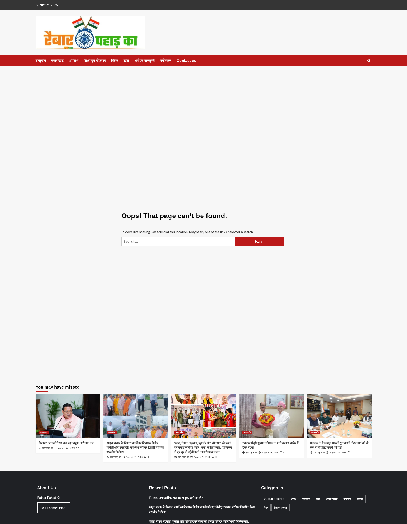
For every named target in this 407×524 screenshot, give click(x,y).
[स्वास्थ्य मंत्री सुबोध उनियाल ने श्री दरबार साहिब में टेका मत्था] (271, 415)
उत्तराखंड (57, 61)
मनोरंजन (165, 61)
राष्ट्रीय (41, 61)
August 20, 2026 (337, 452)
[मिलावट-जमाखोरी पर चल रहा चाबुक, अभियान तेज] (68, 415)
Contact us (186, 61)
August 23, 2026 (202, 457)
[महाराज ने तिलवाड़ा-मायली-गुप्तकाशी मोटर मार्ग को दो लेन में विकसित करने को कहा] (339, 415)
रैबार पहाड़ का (47, 448)
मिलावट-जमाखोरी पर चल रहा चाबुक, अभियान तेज (66, 443)
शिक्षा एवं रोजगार (95, 61)
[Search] (369, 60)
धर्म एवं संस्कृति (144, 61)
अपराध (73, 61)
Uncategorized (274, 499)
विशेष (114, 61)
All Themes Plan (53, 508)
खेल (126, 61)
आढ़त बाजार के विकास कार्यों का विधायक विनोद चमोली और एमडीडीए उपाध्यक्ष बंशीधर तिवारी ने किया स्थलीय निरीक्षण (135, 447)
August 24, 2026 (66, 448)
